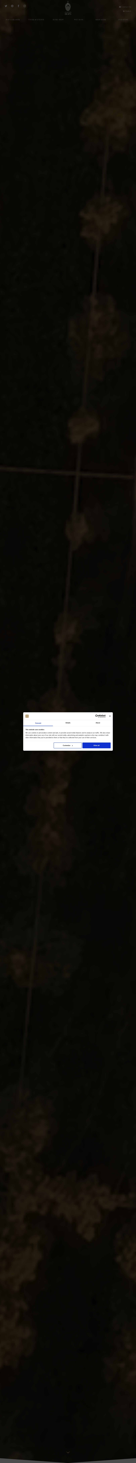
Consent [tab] (38, 723)
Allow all (96, 745)
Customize (66, 745)
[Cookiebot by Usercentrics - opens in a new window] (97, 716)
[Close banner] (110, 716)
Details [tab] (68, 723)
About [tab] (98, 723)
